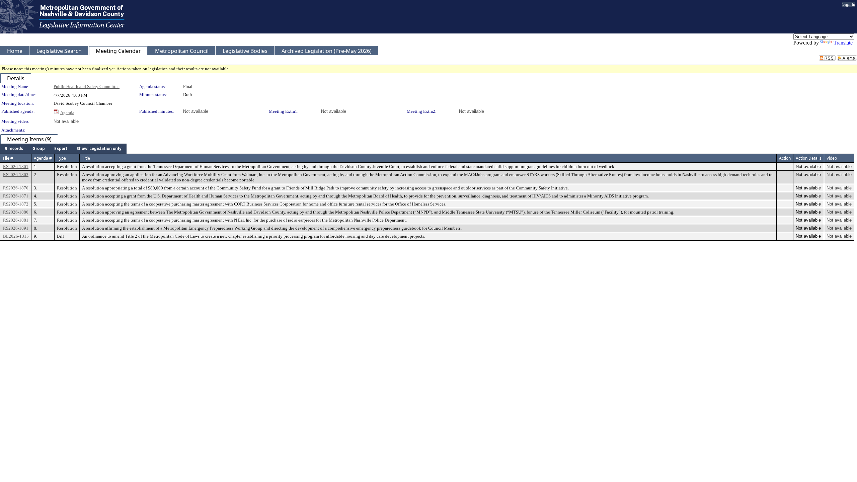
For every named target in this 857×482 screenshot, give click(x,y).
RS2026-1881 (15, 220)
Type (61, 158)
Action (785, 158)
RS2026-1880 (15, 212)
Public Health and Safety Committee (87, 86)
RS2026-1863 (15, 174)
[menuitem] (14, 148)
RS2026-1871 (15, 195)
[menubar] (63, 149)
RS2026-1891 (15, 228)
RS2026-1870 (15, 187)
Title (86, 158)
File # (8, 158)
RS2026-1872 (15, 204)
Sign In (848, 4)
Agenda (67, 112)
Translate (843, 43)
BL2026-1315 (16, 236)
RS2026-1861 (15, 166)
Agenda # (43, 158)
